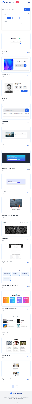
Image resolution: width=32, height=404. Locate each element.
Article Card (5, 145)
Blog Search (5, 121)
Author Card (5, 51)
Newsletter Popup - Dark (8, 168)
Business (15, 18)
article (6, 24)
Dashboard (22, 18)
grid (21, 24)
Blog (9, 18)
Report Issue (7, 402)
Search (27, 9)
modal (6, 27)
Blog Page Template (7, 262)
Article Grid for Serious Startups (10, 285)
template (24, 27)
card (10, 24)
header (24, 24)
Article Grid (5, 332)
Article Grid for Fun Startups (9, 308)
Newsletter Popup (6, 191)
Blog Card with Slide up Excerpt (10, 215)
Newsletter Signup (7, 74)
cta (17, 24)
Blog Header (5, 238)
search (10, 27)
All (5, 18)
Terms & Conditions (23, 402)
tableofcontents (17, 27)
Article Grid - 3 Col (6, 355)
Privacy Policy (14, 402)
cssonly (14, 24)
